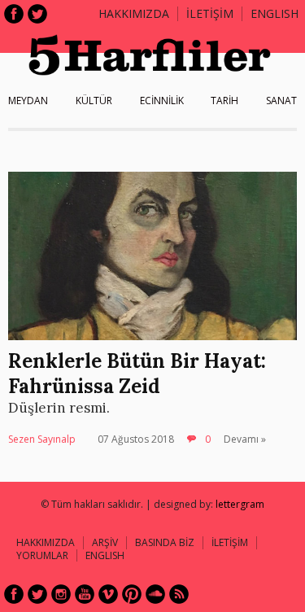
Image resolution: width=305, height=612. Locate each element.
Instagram (61, 594)
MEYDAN (28, 100)
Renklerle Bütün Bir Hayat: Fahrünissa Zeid (137, 373)
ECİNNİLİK (162, 100)
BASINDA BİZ (164, 542)
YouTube (84, 594)
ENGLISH (274, 13)
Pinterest (132, 594)
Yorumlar (42, 555)
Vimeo (108, 594)
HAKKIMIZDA (45, 542)
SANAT (281, 100)
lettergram (240, 504)
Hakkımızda (133, 13)
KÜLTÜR (94, 100)
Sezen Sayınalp (42, 439)
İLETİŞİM (209, 13)
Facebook (14, 14)
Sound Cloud (155, 594)
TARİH (224, 100)
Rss (179, 594)
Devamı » (245, 439)
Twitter (37, 14)
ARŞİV (105, 542)
